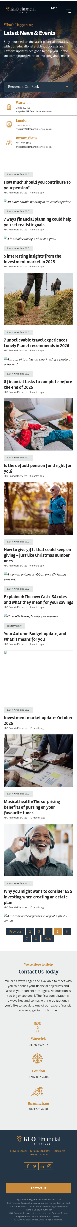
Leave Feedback (18, 1150)
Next (47, 939)
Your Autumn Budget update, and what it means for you (35, 636)
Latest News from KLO (18, 174)
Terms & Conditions (40, 1150)
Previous (15, 931)
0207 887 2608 (38, 1077)
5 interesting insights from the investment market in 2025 (32, 259)
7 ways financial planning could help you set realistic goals (38, 222)
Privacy (33, 1154)
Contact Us (38, 1188)
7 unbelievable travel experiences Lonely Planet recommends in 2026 (36, 343)
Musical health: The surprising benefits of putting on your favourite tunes (32, 807)
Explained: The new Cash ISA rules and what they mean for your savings (38, 599)
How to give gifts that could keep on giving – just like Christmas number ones (37, 555)
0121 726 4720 (38, 1109)
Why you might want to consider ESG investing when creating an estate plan (38, 897)
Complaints (59, 1150)
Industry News (14, 626)
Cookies (44, 1154)
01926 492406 (38, 1045)
